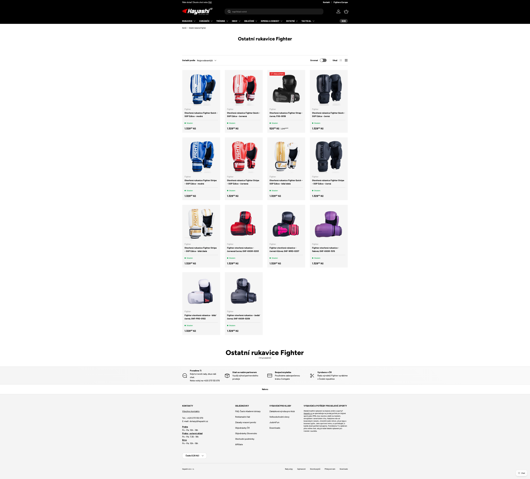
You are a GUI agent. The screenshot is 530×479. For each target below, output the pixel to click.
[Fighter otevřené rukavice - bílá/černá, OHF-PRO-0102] (201, 291)
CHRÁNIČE (204, 21)
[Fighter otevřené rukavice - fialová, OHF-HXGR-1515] (328, 223)
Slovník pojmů (315, 469)
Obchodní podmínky (244, 438)
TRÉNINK (220, 21)
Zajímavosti (301, 469)
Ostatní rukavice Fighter (197, 28)
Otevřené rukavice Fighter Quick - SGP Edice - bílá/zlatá (286, 182)
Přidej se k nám (330, 469)
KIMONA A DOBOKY (270, 21)
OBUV (234, 21)
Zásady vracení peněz (245, 422)
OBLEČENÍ (249, 21)
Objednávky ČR (242, 427)
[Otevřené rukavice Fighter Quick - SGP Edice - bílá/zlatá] (286, 156)
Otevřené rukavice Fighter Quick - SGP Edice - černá (328, 114)
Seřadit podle (188, 60)
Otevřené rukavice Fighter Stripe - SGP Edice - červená (243, 182)
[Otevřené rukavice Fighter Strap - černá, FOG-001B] (286, 89)
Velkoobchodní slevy (279, 416)
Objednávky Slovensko (246, 433)
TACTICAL (306, 21)
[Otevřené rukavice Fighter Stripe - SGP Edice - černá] (328, 156)
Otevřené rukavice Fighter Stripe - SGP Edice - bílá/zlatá (201, 249)
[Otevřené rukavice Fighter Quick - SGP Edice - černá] (328, 89)
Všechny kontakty (191, 411)
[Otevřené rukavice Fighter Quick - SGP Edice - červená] (243, 89)
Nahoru (265, 389)
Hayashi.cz (308, 413)
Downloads (274, 427)
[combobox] (274, 11)
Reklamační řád (242, 416)
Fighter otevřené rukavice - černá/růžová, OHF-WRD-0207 (284, 249)
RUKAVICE (187, 21)
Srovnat (314, 60)
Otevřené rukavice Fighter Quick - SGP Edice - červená (243, 114)
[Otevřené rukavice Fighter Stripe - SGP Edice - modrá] (201, 156)
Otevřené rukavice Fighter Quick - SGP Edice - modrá (201, 114)
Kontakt (326, 2)
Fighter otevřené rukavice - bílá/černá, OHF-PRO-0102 (200, 317)
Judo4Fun (274, 422)
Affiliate (239, 444)
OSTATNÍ (290, 21)
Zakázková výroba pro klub (282, 411)
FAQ (210, 2)
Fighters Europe (341, 2)
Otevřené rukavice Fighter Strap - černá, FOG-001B (286, 114)
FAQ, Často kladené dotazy (248, 411)
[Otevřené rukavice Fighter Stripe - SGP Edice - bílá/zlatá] (201, 223)
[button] (346, 11)
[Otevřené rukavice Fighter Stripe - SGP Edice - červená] (243, 156)
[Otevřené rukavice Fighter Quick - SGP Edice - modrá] (201, 89)
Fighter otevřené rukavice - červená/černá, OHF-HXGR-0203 (243, 249)
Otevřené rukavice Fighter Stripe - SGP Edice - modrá (201, 182)
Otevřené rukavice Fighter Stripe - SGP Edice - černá (328, 182)
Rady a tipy (289, 469)
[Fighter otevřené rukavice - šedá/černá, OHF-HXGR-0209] (243, 291)
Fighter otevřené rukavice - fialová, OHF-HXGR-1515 (325, 249)
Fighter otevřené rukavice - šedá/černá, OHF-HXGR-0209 (243, 317)
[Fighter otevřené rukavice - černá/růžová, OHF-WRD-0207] (286, 223)
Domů (184, 28)
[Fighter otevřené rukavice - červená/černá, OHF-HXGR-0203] (243, 223)
